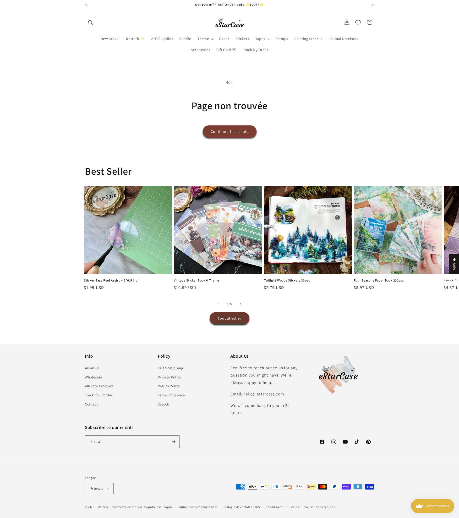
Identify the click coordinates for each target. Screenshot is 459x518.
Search (163, 404)
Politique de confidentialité (242, 507)
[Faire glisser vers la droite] (240, 304)
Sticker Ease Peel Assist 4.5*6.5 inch (111, 280)
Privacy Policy (169, 377)
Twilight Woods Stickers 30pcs (287, 280)
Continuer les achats (230, 131)
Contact (91, 404)
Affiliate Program (99, 385)
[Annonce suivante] (373, 5)
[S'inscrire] (173, 441)
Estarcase (102, 507)
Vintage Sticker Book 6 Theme (196, 280)
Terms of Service (171, 395)
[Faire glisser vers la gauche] (218, 304)
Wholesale (93, 377)
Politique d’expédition (319, 507)
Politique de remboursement (198, 507)
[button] (90, 22)
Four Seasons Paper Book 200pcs (379, 280)
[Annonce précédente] (86, 5)
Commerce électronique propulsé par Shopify (141, 507)
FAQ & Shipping (170, 368)
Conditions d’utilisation (282, 507)
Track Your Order (99, 395)
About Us (92, 368)
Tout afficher (229, 318)
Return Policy (169, 385)
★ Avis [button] (454, 264)
